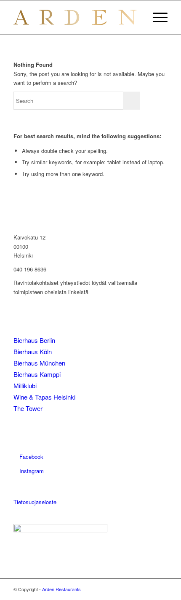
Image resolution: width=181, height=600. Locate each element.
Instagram (31, 471)
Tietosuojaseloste (34, 502)
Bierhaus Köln (32, 351)
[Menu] (156, 17)
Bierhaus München (39, 362)
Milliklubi (25, 385)
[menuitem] (156, 17)
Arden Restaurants (61, 589)
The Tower (28, 408)
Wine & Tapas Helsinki (44, 396)
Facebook (30, 457)
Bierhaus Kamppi (37, 374)
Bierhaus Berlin (34, 340)
